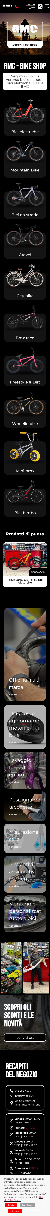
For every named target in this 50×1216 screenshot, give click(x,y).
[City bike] (25, 275)
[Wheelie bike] (25, 403)
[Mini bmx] (25, 443)
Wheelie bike (25, 423)
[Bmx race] (25, 317)
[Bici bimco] (25, 492)
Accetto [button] (15, 1211)
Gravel (25, 254)
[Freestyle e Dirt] (25, 360)
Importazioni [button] (27, 1205)
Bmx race (25, 337)
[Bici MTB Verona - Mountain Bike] (25, 151)
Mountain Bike (25, 170)
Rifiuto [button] (11, 1205)
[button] (40, 6)
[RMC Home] (7, 6)
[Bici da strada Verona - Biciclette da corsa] (25, 194)
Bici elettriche (25, 131)
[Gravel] (25, 235)
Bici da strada (25, 214)
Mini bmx (25, 470)
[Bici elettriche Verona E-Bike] (25, 111)
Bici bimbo (25, 512)
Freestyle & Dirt (25, 382)
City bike (25, 295)
